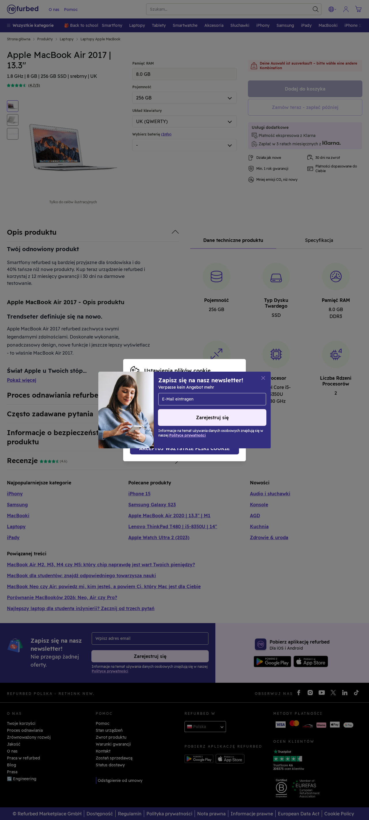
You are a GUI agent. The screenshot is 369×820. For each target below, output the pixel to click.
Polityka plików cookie (205, 407)
